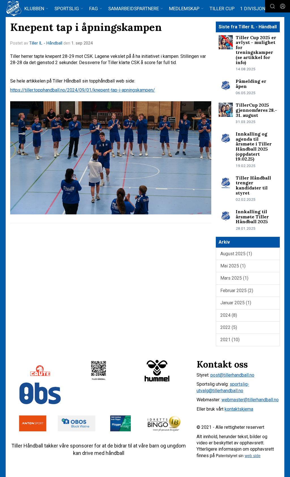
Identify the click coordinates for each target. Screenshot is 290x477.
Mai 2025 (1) (233, 266)
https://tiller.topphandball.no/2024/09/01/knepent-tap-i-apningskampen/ (82, 90)
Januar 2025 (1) (235, 302)
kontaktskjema (239, 409)
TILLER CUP (222, 8)
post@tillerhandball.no (232, 375)
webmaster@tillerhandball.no (250, 399)
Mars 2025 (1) (234, 278)
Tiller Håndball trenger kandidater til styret (253, 185)
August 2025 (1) (236, 253)
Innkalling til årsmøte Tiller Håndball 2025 (252, 216)
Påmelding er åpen (251, 83)
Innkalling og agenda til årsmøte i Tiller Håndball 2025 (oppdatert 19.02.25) (254, 146)
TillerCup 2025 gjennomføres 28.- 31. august (256, 110)
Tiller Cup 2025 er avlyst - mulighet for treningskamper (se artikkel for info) (256, 50)
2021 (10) (230, 339)
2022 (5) (228, 327)
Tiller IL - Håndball (45, 43)
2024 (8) (228, 315)
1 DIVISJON (252, 8)
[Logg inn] (283, 6)
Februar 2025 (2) (236, 290)
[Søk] (272, 6)
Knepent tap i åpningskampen (86, 27)
